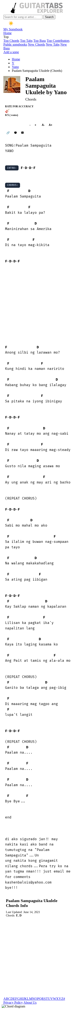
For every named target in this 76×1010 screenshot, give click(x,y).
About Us (30, 1002)
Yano (15, 67)
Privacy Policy (13, 1002)
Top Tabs (26, 40)
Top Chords (11, 40)
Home (7, 33)
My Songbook (13, 29)
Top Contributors (58, 40)
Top (6, 37)
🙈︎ (22, 132)
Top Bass (39, 40)
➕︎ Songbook (15, 125)
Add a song (11, 52)
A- (43, 125)
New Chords (36, 44)
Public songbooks (15, 44)
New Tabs (53, 44)
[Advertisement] (38, 304)
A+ (50, 125)
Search (49, 17)
